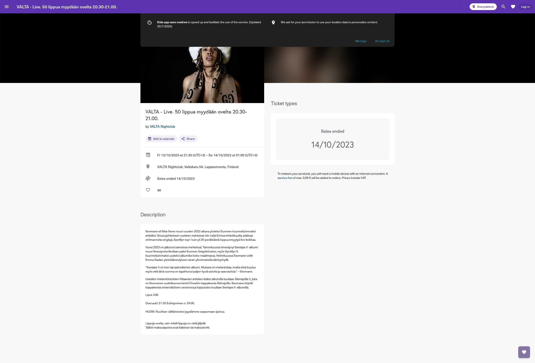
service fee (285, 178)
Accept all (382, 41)
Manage (361, 41)
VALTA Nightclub (162, 126)
